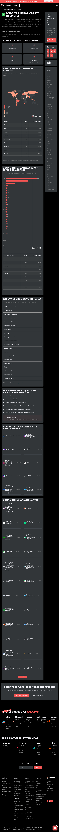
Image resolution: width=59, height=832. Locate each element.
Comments (49, 91)
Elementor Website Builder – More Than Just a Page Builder (30, 436)
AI (47, 78)
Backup (48, 86)
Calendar (49, 89)
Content (48, 95)
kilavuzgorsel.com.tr (9, 337)
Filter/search (49, 113)
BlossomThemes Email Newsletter (30, 595)
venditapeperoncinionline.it (11, 344)
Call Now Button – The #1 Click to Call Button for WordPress (9, 537)
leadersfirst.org (8, 374)
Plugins (4, 9)
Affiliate (48, 77)
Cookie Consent (50, 97)
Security (48, 167)
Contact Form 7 (10, 436)
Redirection (49, 163)
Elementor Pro (9, 476)
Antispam (49, 82)
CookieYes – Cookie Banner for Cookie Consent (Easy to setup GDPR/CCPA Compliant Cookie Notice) (9, 489)
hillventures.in (8, 329)
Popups (48, 160)
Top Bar (8, 595)
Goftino (29, 653)
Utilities (48, 184)
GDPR (48, 123)
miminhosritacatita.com (10, 340)
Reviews (48, 165)
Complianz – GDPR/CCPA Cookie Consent (30, 489)
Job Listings (49, 128)
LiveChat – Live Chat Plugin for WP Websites (9, 624)
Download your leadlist (18, 383)
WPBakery (29, 476)
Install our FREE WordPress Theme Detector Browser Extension (21, 1)
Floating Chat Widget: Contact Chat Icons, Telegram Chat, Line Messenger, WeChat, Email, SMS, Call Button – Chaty (9, 508)
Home (1, 9)
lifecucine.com (8, 359)
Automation (49, 84)
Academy (49, 75)
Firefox (22, 743)
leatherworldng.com (9, 325)
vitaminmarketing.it (9, 318)
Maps (48, 141)
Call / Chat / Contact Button (30, 581)
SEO (48, 169)
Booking (48, 88)
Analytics (49, 80)
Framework (49, 119)
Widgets (48, 186)
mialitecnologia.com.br (10, 306)
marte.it (6, 352)
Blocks (28, 462)
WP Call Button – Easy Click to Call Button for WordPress (9, 610)
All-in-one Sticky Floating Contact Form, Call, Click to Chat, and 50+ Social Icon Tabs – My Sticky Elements (9, 566)
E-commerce (49, 108)
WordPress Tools (50, 189)
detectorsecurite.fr (9, 378)
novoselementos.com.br (10, 314)
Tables (48, 178)
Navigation (49, 150)
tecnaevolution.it (9, 348)
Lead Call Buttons (29, 668)
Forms (48, 115)
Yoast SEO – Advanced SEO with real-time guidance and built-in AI (8, 463)
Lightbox (49, 136)
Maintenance (50, 139)
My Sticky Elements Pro (9, 639)
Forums (48, 117)
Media (48, 147)
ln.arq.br (6, 333)
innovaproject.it (8, 322)
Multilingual (49, 149)
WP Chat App (9, 551)
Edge (38, 743)
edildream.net (8, 371)
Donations (49, 104)
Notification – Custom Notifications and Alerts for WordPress (30, 537)
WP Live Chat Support (9, 581)
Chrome (6, 743)
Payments (49, 154)
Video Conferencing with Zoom (29, 624)
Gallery (48, 121)
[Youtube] (47, 801)
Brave (54, 743)
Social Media (50, 176)
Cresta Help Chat (33, 62)
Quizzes (48, 162)
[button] (22, 677)
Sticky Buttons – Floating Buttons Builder (9, 668)
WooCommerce (10, 449)
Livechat (48, 137)
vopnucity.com (8, 310)
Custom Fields (50, 99)
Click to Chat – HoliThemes (9, 523)
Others (48, 152)
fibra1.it (6, 367)
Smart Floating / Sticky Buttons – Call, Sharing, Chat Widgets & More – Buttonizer (30, 566)
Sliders (48, 171)
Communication (10, 9)
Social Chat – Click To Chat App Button (29, 523)
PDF (48, 156)
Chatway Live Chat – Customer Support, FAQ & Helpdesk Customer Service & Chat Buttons (9, 653)
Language (49, 134)
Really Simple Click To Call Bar (30, 639)
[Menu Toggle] (57, 5)
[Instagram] (50, 801)
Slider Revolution (29, 449)
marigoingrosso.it (9, 355)
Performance (49, 158)
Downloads (49, 106)
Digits (28, 610)
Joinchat (29, 508)
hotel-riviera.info (8, 363)
